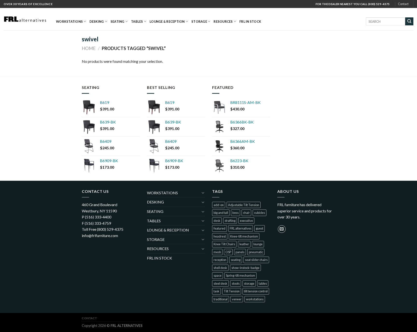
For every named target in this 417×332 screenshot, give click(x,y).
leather (244, 244)
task (216, 291)
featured (219, 228)
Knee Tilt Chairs (224, 244)
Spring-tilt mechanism (240, 275)
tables (263, 283)
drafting (230, 221)
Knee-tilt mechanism (244, 236)
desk (217, 221)
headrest (220, 236)
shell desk (220, 268)
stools (236, 283)
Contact (403, 4)
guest (259, 228)
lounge (258, 244)
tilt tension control (256, 291)
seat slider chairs (256, 260)
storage (249, 283)
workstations (255, 299)
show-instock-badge (245, 268)
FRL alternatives (240, 228)
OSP (228, 252)
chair (246, 213)
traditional (221, 299)
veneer (237, 299)
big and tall (221, 213)
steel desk (220, 283)
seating (236, 260)
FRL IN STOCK (250, 21)
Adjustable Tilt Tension (243, 205)
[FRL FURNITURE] (26, 19)
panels (240, 252)
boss (235, 213)
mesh (217, 252)
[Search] (409, 21)
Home (89, 48)
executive (246, 221)
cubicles (259, 213)
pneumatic (256, 252)
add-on (219, 205)
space (218, 275)
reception (220, 260)
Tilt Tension (232, 291)
